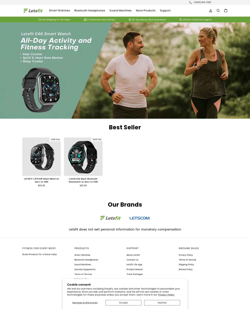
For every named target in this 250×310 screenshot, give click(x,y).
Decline (162, 302)
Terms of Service (83, 274)
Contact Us (132, 259)
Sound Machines (121, 10)
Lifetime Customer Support (197, 19)
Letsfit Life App (134, 264)
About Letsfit (133, 255)
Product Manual (135, 269)
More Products (146, 10)
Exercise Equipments (85, 269)
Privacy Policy (166, 294)
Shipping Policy (186, 264)
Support (165, 10)
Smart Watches (59, 10)
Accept (123, 302)
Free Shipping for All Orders (56, 19)
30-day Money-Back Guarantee (149, 19)
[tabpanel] (125, 70)
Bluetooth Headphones (89, 10)
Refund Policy (186, 269)
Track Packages (135, 274)
